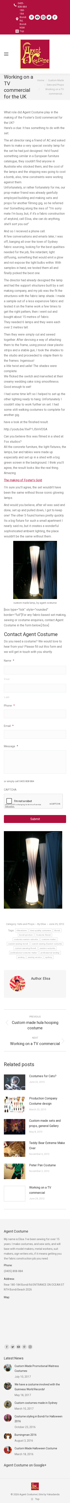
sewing (21, 957)
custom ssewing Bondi (25, 948)
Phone (9, 705)
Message (11, 746)
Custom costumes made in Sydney (36, 1402)
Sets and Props (25, 924)
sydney (48, 957)
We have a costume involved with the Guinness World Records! (37, 1387)
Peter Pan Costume (42, 1165)
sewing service (35, 957)
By (41, 924)
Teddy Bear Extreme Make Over (47, 1145)
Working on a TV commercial (40, 1190)
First (7, 679)
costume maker (49, 939)
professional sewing (50, 953)
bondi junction (26, 935)
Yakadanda (53, 1494)
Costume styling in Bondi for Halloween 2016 (38, 1419)
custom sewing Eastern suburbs (47, 944)
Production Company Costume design (43, 1101)
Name (9, 660)
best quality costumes (40, 930)
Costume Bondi (43, 935)
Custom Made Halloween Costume (36, 1448)
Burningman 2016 (26, 1434)
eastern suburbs (47, 948)
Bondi (57, 930)
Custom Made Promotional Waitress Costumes (37, 1368)
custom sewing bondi (18, 944)
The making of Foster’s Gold (23, 480)
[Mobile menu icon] (6, 54)
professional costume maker (23, 953)
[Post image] (14, 1082)
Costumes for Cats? (42, 1076)
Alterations (22, 930)
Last (7, 697)
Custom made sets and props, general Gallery (45, 1123)
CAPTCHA (10, 789)
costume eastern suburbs (26, 939)
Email (9, 725)
